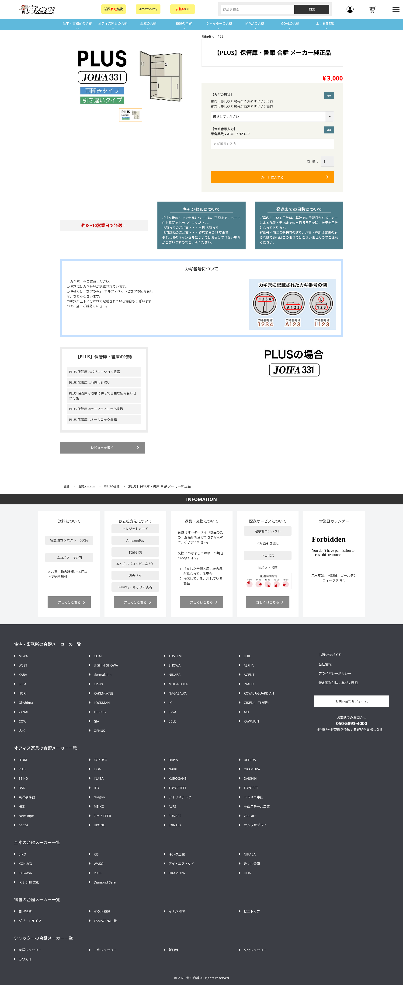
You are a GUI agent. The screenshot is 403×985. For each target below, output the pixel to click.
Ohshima (26, 702)
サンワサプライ (255, 825)
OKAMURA (252, 769)
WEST (23, 665)
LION (97, 769)
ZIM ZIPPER (102, 816)
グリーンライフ (30, 921)
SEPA (22, 684)
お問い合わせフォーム (351, 701)
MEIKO (99, 806)
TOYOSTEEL (178, 788)
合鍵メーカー (86, 486)
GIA (96, 721)
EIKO (22, 854)
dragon (99, 797)
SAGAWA (25, 873)
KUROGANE (178, 778)
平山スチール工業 (257, 806)
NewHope (26, 816)
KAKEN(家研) (103, 693)
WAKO (99, 863)
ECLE (172, 721)
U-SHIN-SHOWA (106, 665)
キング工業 (177, 854)
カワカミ (25, 959)
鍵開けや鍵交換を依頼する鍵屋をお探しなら (350, 729)
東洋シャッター (30, 950)
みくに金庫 (252, 863)
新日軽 (173, 950)
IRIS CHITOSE (29, 882)
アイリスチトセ (180, 797)
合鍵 (66, 486)
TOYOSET (251, 788)
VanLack (250, 816)
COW (22, 721)
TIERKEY (100, 712)
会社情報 (325, 664)
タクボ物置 (102, 911)
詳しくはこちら (69, 602)
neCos (23, 825)
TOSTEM (175, 656)
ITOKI (23, 760)
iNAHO (249, 684)
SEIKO (23, 778)
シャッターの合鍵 (219, 23)
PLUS (22, 769)
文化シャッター (255, 950)
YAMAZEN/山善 (105, 921)
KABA (23, 674)
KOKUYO (100, 760)
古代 (22, 730)
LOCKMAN (102, 702)
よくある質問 (325, 23)
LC (170, 702)
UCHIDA (250, 760)
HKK (22, 806)
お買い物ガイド (330, 655)
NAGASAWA (178, 693)
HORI (23, 693)
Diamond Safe (105, 882)
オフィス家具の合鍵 (113, 23)
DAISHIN (250, 778)
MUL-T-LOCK (178, 684)
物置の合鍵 (184, 23)
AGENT (249, 674)
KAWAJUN (251, 721)
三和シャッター (105, 950)
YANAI (23, 712)
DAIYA (173, 760)
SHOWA (175, 665)
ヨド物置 (25, 911)
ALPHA (249, 665)
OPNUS (99, 730)
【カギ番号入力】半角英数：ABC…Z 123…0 (272, 131)
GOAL (98, 656)
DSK (22, 788)
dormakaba (102, 674)
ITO (96, 788)
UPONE (99, 825)
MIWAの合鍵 (254, 23)
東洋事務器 (27, 797)
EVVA (172, 712)
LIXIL (247, 656)
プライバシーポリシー (335, 673)
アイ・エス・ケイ (182, 863)
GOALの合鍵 (290, 23)
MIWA (23, 656)
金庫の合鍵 (148, 23)
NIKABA (175, 674)
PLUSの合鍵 (111, 486)
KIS (96, 854)
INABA (99, 778)
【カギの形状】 (222, 94)
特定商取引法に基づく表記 (338, 683)
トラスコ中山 (253, 797)
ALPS (172, 806)
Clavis (98, 684)
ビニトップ (252, 911)
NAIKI (173, 769)
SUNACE (175, 816)
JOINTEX (175, 825)
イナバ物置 (177, 911)
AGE (247, 712)
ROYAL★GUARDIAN (259, 693)
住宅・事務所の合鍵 (77, 23)
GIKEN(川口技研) (256, 702)
